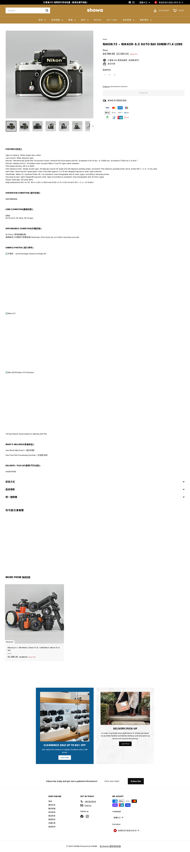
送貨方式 (10, 481)
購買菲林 (51, 805)
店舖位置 (51, 823)
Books (97, 20)
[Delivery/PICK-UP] (125, 708)
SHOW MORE (11, 471)
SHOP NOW (65, 757)
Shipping (106, 86)
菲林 (41, 20)
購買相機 (51, 809)
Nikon (26, 577)
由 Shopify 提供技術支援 (110, 846)
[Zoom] (49, 74)
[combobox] (28, 10)
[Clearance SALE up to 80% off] (64, 716)
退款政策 (51, 812)
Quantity (107, 70)
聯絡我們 (144, 20)
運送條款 (51, 816)
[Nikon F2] (95, 341)
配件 (83, 20)
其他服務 (127, 20)
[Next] (91, 126)
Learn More (125, 744)
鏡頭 (71, 20)
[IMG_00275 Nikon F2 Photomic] (95, 400)
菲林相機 (56, 20)
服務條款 (51, 819)
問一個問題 (11, 497)
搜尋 (50, 801)
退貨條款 (10, 489)
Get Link (112, 20)
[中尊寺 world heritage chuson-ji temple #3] (95, 282)
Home (105, 39)
